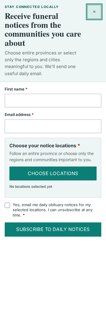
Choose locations (53, 173)
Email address (27, 114)
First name (24, 89)
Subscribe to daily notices (53, 229)
